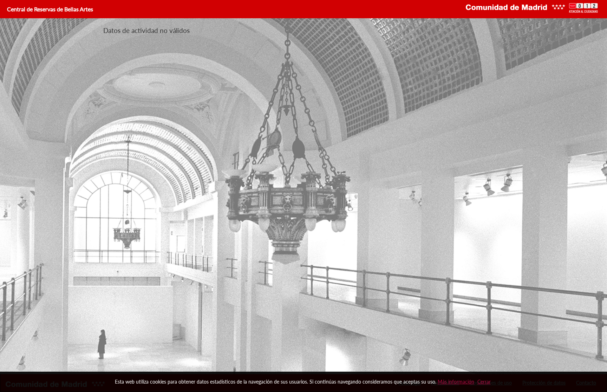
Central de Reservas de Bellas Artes (49, 9)
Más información (456, 382)
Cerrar (484, 382)
